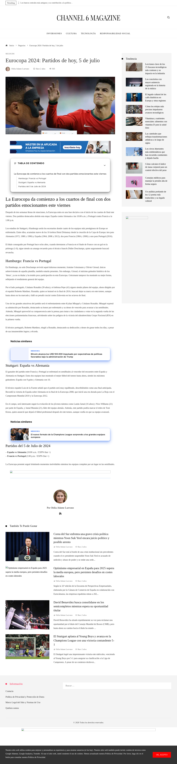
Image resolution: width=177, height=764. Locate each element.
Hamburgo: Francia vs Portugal (32, 178)
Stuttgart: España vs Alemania (31, 182)
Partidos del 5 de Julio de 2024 (32, 186)
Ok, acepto (161, 755)
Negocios (10, 54)
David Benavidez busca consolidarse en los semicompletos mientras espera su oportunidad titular (81, 606)
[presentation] (18, 2)
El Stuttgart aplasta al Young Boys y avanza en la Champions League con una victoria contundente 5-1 (84, 640)
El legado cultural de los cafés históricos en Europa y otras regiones (155, 97)
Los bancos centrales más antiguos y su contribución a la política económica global (46, 3)
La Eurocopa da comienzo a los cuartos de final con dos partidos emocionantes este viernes (60, 173)
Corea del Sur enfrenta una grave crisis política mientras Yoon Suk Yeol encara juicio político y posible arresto (81, 538)
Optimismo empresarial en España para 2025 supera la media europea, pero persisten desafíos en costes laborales (84, 572)
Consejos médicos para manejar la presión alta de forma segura (156, 181)
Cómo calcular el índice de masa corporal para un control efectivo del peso (156, 167)
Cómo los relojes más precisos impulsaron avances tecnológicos (154, 109)
